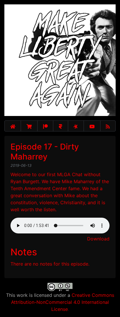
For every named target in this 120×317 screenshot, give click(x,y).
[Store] (29, 125)
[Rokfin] (60, 125)
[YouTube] (92, 125)
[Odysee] (76, 125)
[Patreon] (45, 125)
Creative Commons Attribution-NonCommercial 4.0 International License (62, 302)
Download (98, 239)
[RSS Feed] (108, 125)
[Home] (12, 125)
